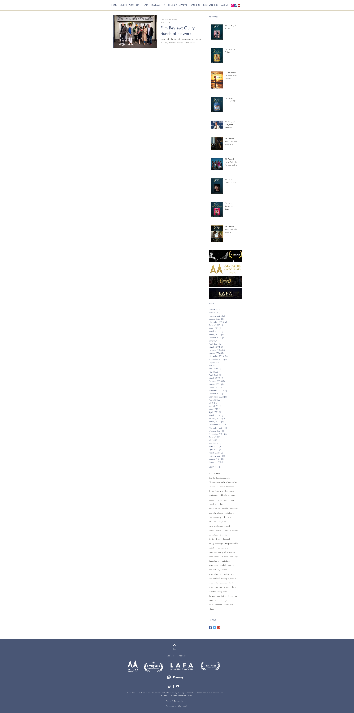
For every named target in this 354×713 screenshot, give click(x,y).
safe (232, 574)
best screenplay (215, 517)
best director (214, 504)
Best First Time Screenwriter (219, 478)
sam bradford (214, 578)
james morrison (215, 552)
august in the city (215, 499)
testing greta (222, 591)
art (238, 495)
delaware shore (215, 530)
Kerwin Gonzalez (216, 491)
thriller (223, 596)
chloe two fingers (215, 526)
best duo (223, 504)
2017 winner (214, 473)
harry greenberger (216, 543)
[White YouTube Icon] (177, 686)
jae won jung (223, 547)
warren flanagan (215, 604)
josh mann (224, 556)
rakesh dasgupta (215, 574)
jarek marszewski (229, 552)
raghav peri (222, 569)
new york (212, 569)
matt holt (222, 565)
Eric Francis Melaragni (225, 486)
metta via (231, 565)
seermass (223, 582)
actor (233, 495)
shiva (211, 587)
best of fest (234, 508)
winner (211, 609)
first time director (215, 539)
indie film (212, 547)
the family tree (214, 596)
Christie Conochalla (217, 482)
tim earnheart (233, 596)
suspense (212, 591)
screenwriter (213, 582)
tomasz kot (213, 600)
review (226, 574)
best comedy (229, 499)
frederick (226, 539)
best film (225, 508)
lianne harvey (214, 561)
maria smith (213, 565)
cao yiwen (222, 521)
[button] (210, 5)
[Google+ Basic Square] (218, 627)
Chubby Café (231, 482)
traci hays (223, 600)
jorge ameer (213, 556)
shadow (232, 582)
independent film (231, 543)
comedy (227, 526)
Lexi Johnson (213, 495)
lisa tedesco (226, 561)
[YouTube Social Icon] (239, 5)
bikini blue (227, 517)
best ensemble (214, 508)
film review (224, 534)
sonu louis (218, 587)
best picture (229, 513)
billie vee (212, 521)
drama (225, 530)
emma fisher (213, 534)
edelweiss (234, 530)
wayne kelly (228, 604)
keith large (234, 556)
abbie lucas (225, 495)
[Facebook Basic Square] (210, 627)
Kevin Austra (230, 491)
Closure (212, 486)
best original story (216, 513)
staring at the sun (230, 587)
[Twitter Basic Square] (214, 627)
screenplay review (228, 578)
